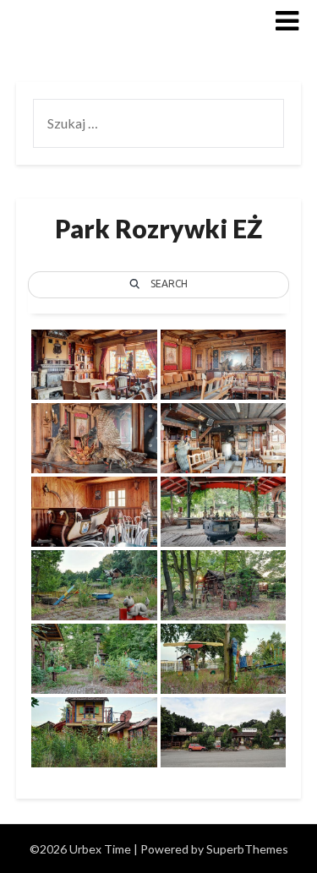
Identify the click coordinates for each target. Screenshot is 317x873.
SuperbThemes (247, 849)
